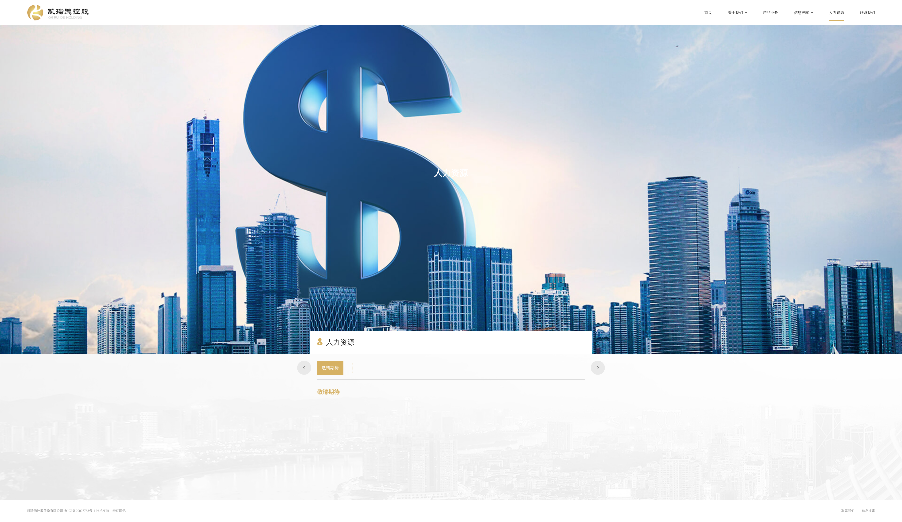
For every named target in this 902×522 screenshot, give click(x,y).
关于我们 (735, 13)
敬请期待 (330, 368)
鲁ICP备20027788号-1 (79, 511)
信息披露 (801, 13)
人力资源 (836, 13)
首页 (708, 13)
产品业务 (770, 13)
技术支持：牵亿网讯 (111, 511)
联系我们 (867, 13)
